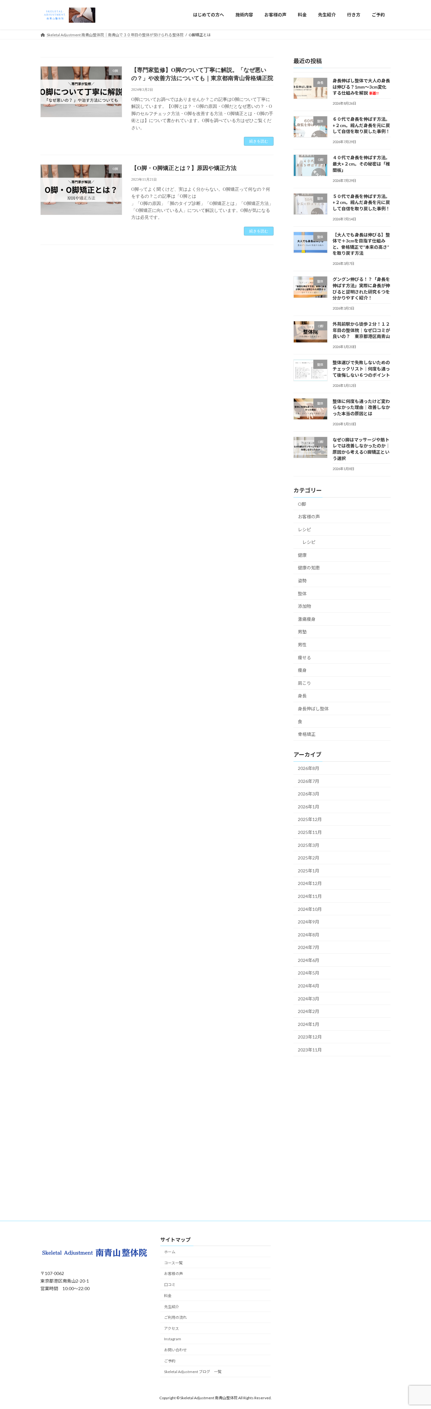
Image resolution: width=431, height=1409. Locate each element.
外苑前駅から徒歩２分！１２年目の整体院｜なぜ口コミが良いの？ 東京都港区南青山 (361, 330)
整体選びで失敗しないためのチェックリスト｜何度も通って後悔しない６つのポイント (361, 368)
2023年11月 (310, 1049)
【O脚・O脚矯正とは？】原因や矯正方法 (184, 168)
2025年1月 (308, 870)
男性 (302, 644)
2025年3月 (308, 844)
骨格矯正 (307, 734)
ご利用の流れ (175, 1317)
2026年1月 (308, 806)
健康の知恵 (309, 567)
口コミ (169, 1285)
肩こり (304, 682)
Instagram (172, 1338)
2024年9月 (308, 921)
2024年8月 (308, 934)
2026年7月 (308, 780)
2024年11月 (310, 896)
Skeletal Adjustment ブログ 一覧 (192, 1372)
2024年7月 (308, 947)
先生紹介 (171, 1306)
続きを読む (258, 141)
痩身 (302, 670)
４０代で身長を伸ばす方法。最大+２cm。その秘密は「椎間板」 (361, 163)
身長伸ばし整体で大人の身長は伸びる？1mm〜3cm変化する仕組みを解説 (361, 87)
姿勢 (302, 580)
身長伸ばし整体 (313, 708)
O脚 (302, 503)
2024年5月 (308, 972)
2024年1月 (308, 1024)
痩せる (304, 657)
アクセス (171, 1328)
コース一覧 (173, 1263)
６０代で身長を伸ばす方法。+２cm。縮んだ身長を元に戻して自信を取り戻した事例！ (361, 125)
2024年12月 (310, 883)
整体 (302, 593)
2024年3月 (308, 998)
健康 (302, 554)
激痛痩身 (307, 618)
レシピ (304, 529)
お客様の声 (309, 516)
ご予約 (169, 1361)
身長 (302, 695)
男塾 (302, 631)
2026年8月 (308, 768)
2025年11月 (310, 832)
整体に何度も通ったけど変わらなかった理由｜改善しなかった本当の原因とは (361, 407)
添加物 (304, 606)
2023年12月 (310, 1036)
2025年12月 (310, 819)
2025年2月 (308, 857)
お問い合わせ (175, 1350)
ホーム (169, 1251)
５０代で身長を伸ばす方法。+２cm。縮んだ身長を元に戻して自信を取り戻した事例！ (361, 202)
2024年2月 (308, 1011)
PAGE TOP (415, 1361)
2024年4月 (308, 985)
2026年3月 (308, 793)
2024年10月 (310, 908)
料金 (168, 1295)
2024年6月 (308, 960)
